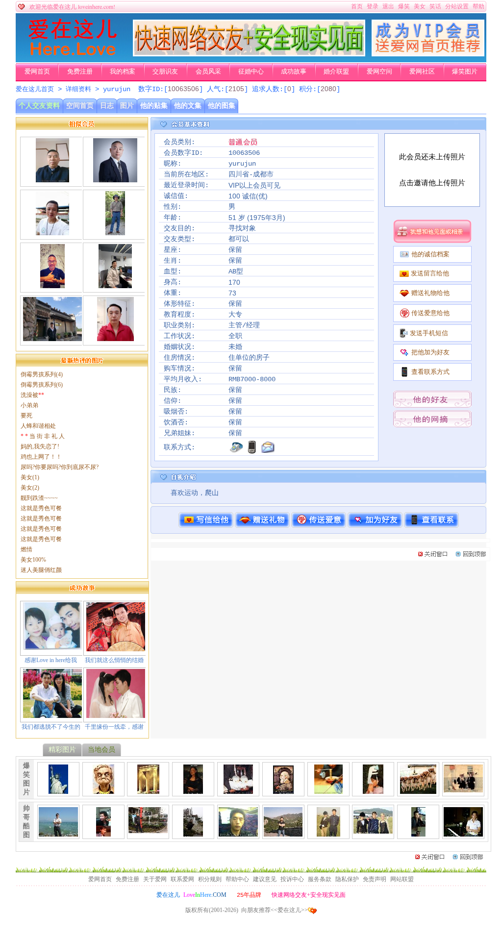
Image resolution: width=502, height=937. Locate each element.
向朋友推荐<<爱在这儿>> (274, 910)
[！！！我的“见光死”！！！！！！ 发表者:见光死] (238, 833)
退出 (388, 6)
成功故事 (293, 71)
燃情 (26, 549)
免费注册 (80, 71)
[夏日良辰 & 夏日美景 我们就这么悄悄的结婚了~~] (115, 647)
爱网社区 (422, 71)
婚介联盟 (336, 71)
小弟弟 (29, 405)
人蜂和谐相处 (38, 425)
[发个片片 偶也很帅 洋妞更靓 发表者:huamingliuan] (328, 833)
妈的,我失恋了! (40, 446)
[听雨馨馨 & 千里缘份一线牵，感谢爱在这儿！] (115, 714)
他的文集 (187, 105)
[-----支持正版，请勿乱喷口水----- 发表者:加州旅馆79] (283, 833)
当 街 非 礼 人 (43, 436)
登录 (372, 6)
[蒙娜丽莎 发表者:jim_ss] (193, 790)
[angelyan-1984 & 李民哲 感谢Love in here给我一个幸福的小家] (52, 645)
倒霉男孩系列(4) (42, 374)
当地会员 (101, 749)
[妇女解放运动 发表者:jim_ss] (238, 790)
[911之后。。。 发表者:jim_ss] (58, 790)
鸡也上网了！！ (41, 456)
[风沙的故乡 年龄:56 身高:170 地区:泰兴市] (115, 337)
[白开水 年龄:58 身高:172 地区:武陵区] (115, 178)
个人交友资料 (39, 105)
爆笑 (404, 6)
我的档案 (122, 71)
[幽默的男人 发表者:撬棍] (418, 833)
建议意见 (264, 879)
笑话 (435, 6)
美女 (420, 6)
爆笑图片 (464, 71)
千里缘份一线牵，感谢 (114, 726)
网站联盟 (402, 879)
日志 (107, 105)
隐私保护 (347, 879)
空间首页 (80, 105)
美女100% (33, 559)
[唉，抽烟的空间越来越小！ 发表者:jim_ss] (463, 788)
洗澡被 (32, 395)
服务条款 (319, 879)
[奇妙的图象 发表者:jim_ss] (283, 790)
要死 (26, 415)
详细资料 (78, 89)
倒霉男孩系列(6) (42, 384)
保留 (235, 250)
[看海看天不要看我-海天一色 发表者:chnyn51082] (58, 833)
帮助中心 (237, 879)
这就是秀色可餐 (41, 508)
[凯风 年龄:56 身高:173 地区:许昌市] (115, 231)
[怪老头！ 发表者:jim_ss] (103, 790)
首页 (357, 6)
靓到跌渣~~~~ (39, 497)
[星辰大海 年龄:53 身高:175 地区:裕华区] (52, 337)
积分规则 (210, 879)
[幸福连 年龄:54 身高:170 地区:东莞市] (115, 284)
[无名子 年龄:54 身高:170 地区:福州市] (52, 231)
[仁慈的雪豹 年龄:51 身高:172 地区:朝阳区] (52, 284)
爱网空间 (379, 71)
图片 (127, 105)
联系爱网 (182, 879)
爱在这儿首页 (35, 89)
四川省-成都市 (251, 174)
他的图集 (221, 105)
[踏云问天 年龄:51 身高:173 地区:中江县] (52, 178)
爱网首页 (37, 71)
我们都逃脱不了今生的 (51, 726)
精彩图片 (62, 749)
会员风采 (208, 71)
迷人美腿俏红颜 (41, 570)
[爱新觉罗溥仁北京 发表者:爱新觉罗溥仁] (463, 833)
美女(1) (30, 477)
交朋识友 (165, 71)
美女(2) (30, 487)
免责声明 (374, 879)
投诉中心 (292, 879)
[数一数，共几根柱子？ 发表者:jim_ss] (148, 790)
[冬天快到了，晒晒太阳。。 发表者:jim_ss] (418, 790)
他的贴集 (154, 105)
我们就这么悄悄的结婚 (114, 660)
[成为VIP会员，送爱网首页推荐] (428, 54)
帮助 (478, 6)
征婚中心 (251, 71)
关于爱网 (155, 879)
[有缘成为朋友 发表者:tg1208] (148, 829)
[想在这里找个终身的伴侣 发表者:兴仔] (103, 833)
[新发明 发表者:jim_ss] (328, 790)
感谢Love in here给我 (51, 660)
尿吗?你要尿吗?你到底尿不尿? (60, 467)
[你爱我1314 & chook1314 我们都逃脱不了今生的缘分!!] (52, 714)
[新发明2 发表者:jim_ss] (373, 790)
